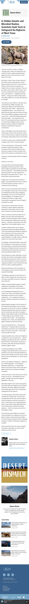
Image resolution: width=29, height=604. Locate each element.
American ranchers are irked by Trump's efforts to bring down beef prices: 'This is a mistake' (18, 533)
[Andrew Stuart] (4, 441)
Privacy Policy (6, 590)
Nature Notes (15, 12)
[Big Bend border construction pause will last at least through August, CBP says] (6, 553)
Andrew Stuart (6, 36)
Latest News (5, 520)
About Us (5, 586)
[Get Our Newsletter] (14, 470)
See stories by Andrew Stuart (17, 448)
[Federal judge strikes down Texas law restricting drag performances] (6, 544)
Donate (24, 2)
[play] (2, 601)
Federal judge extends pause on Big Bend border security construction (19, 524)
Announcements (6, 588)
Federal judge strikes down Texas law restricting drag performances (18, 543)
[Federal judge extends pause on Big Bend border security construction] (6, 525)
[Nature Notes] (6, 13)
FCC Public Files (6, 589)
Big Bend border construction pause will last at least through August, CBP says (18, 552)
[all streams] (27, 602)
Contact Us (5, 587)
